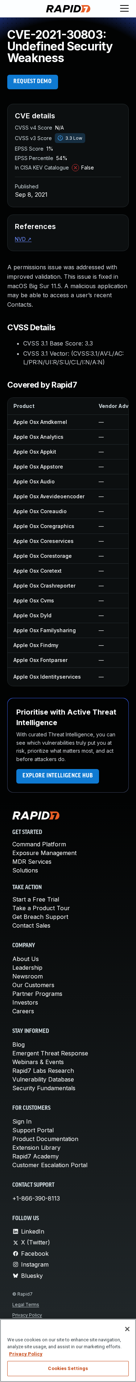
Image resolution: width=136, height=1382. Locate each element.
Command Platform (39, 844)
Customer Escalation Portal (49, 1165)
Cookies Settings (68, 1368)
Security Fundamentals (43, 1088)
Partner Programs (37, 993)
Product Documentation (45, 1138)
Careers (23, 1011)
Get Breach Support (40, 916)
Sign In (22, 1121)
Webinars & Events (38, 1062)
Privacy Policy (27, 1315)
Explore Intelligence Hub (57, 776)
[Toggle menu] (124, 9)
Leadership (27, 967)
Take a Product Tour (41, 908)
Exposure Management (44, 852)
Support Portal (33, 1130)
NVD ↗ (23, 239)
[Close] (127, 1329)
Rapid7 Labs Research (43, 1070)
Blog (18, 1044)
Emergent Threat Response (50, 1053)
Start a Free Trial (35, 899)
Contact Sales (31, 925)
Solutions (25, 870)
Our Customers (33, 985)
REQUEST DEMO (32, 82)
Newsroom (27, 976)
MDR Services (31, 861)
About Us (25, 958)
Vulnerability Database (43, 1079)
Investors (25, 1002)
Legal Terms (25, 1304)
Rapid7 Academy (35, 1156)
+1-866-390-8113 (36, 1198)
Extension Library (36, 1147)
